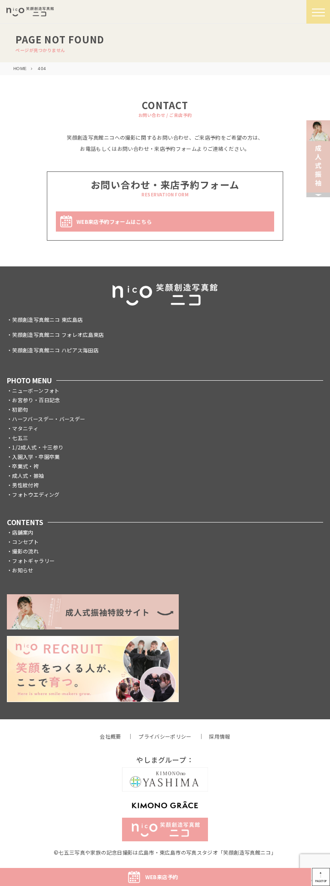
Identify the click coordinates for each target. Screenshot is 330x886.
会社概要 (110, 736)
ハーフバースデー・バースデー (48, 418)
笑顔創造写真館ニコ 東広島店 (47, 319)
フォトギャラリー (33, 560)
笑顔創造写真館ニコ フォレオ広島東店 (58, 334)
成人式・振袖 (28, 475)
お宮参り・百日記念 (36, 399)
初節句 (20, 409)
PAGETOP (321, 881)
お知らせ (22, 570)
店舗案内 (22, 532)
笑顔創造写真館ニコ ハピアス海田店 (55, 350)
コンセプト (25, 541)
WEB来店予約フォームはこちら (114, 221)
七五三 (20, 437)
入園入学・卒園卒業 (36, 456)
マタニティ (25, 428)
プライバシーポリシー (165, 736)
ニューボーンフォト (35, 390)
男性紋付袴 (25, 485)
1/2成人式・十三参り (37, 447)
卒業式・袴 (25, 466)
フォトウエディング (35, 494)
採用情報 (219, 736)
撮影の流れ (25, 551)
